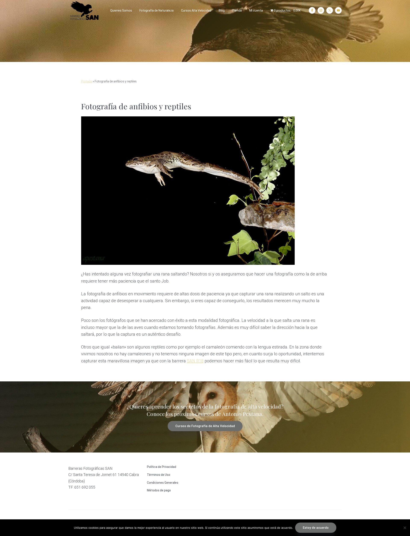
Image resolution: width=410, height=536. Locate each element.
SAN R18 (195, 360)
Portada (86, 81)
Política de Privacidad (161, 466)
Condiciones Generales (162, 482)
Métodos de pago (159, 490)
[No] (405, 528)
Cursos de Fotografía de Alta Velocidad (205, 426)
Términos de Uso (158, 474)
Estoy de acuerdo (316, 528)
